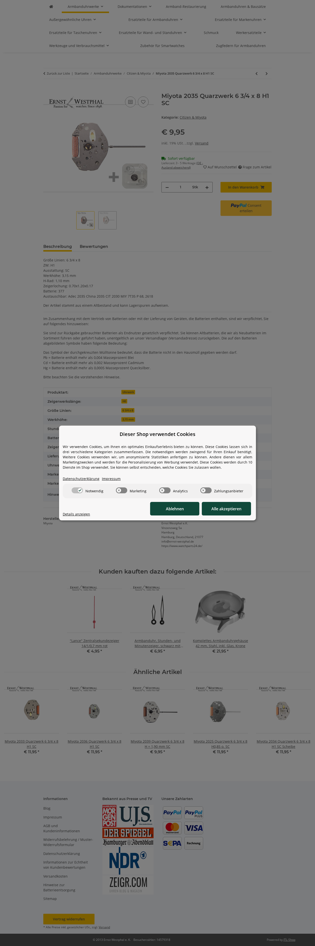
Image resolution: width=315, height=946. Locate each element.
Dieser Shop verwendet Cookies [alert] (157, 434)
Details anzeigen (76, 514)
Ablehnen (175, 509)
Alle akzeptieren (226, 509)
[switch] (77, 490)
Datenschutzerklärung (81, 478)
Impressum (111, 478)
